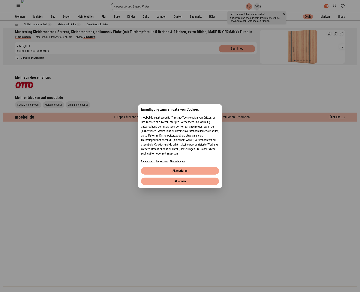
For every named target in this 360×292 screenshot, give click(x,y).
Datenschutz (147, 161)
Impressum (162, 161)
